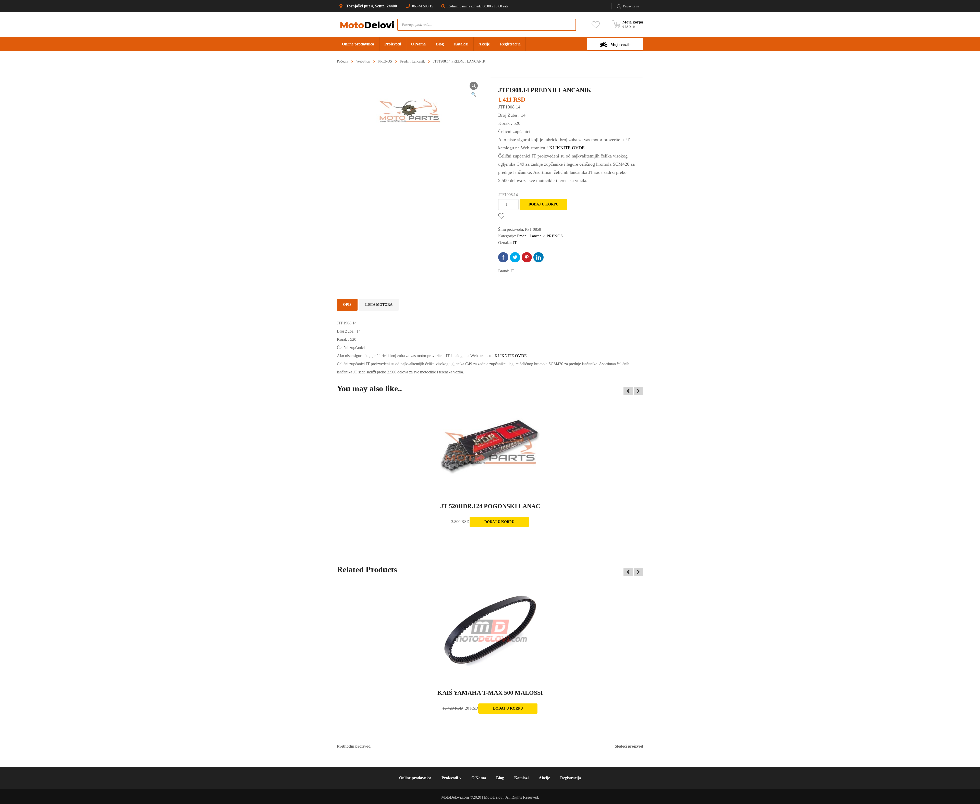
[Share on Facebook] (503, 257)
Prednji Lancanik (412, 61)
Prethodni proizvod (354, 746)
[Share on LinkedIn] (538, 257)
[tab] (347, 305)
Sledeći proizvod (629, 746)
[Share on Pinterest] (527, 257)
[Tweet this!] (515, 257)
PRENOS (385, 61)
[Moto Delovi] (367, 24)
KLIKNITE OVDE (567, 147)
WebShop (363, 61)
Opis (347, 305)
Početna (342, 61)
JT (515, 242)
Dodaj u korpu (543, 204)
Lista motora (379, 305)
